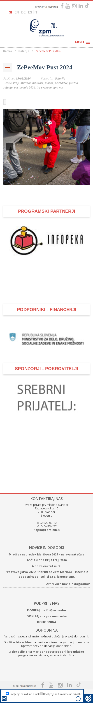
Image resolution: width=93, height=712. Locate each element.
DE (23, 12)
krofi (16, 83)
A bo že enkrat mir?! (46, 566)
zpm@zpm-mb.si (48, 530)
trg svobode (44, 87)
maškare (38, 83)
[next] (83, 146)
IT (36, 12)
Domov (7, 51)
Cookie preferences (88, 698)
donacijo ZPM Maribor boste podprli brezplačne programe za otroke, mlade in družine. (48, 653)
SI (10, 12)
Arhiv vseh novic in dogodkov (68, 584)
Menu (79, 42)
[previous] (9, 146)
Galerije (23, 51)
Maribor (26, 83)
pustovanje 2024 (24, 87)
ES (30, 12)
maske (49, 83)
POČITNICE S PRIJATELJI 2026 (46, 560)
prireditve (61, 83)
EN (16, 12)
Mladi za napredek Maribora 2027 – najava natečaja (46, 554)
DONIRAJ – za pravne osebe (47, 616)
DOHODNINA (46, 622)
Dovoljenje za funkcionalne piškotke (62, 694)
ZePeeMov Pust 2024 (44, 67)
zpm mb (58, 87)
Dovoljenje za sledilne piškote (24, 694)
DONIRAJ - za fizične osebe (46, 610)
